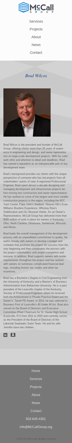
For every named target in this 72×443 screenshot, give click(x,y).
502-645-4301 (36, 419)
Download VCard (12, 335)
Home (36, 371)
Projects (36, 29)
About (36, 37)
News (36, 45)
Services (36, 21)
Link (5, 335)
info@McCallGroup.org (36, 427)
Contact (36, 53)
